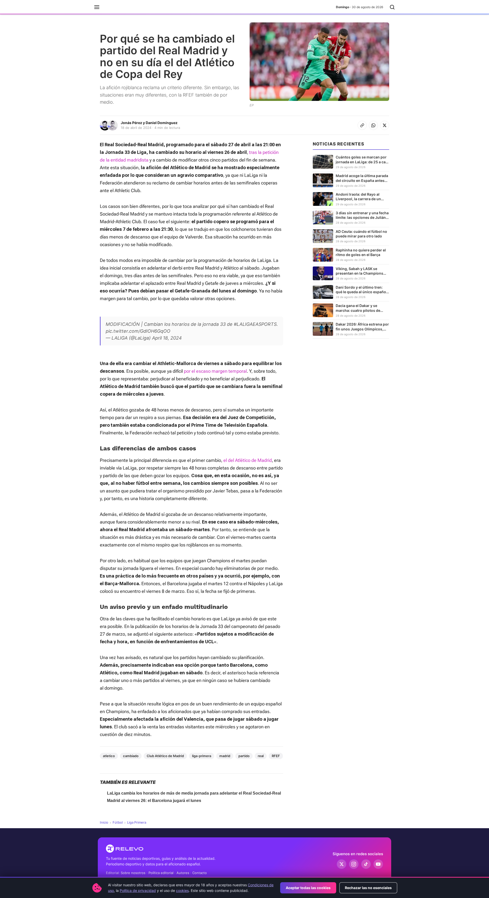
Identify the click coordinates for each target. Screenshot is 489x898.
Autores (182, 873)
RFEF (276, 756)
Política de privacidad (138, 890)
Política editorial (160, 873)
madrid (224, 756)
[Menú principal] (97, 7)
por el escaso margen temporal (215, 371)
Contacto (199, 873)
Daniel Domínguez (162, 122)
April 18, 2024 (167, 338)
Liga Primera (136, 822)
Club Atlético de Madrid (165, 756)
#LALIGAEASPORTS (255, 324)
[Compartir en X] (384, 125)
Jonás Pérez (131, 122)
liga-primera (201, 756)
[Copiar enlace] (362, 125)
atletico (109, 756)
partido (244, 756)
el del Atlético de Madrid (247, 460)
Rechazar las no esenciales (368, 888)
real (261, 756)
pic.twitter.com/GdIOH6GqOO (138, 331)
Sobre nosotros (133, 873)
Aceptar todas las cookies (308, 888)
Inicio (104, 822)
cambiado (131, 756)
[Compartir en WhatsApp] (373, 125)
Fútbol (118, 822)
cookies (182, 890)
